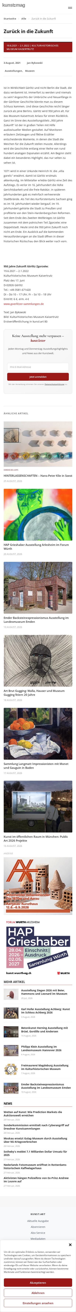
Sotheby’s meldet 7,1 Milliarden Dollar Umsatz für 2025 (35, 1153)
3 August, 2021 (12, 62)
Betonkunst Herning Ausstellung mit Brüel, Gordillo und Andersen (44, 1029)
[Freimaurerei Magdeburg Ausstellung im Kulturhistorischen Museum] (11, 1073)
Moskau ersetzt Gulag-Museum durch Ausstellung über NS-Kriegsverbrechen (35, 1140)
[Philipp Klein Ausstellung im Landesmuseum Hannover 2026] (11, 1054)
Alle (23, 18)
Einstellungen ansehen (38, 1303)
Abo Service (38, 1233)
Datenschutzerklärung (54, 384)
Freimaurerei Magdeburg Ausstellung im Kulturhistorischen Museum (44, 1067)
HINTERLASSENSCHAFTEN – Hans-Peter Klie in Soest (38, 475)
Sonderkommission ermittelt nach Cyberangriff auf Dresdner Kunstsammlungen (36, 1126)
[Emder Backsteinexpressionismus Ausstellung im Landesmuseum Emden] (11, 1091)
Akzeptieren (38, 1283)
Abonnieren (38, 1227)
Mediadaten (38, 1238)
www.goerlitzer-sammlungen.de (24, 304)
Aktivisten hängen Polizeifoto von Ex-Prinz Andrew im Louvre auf (36, 1179)
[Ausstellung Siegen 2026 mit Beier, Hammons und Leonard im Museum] (11, 997)
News (8, 1104)
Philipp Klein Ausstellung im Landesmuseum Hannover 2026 (41, 1048)
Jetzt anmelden (38, 376)
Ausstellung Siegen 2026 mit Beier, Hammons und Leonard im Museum (44, 992)
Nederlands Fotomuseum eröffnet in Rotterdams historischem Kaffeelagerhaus (35, 1166)
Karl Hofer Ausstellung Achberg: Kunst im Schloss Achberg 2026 (45, 1010)
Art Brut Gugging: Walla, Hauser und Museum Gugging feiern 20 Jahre (34, 693)
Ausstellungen (13, 70)
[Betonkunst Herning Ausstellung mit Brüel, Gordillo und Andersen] (11, 1035)
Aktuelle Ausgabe (38, 1221)
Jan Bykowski (35, 62)
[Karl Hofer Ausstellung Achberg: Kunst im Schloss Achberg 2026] (11, 1016)
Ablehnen (38, 1293)
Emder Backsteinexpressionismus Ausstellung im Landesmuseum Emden (46, 1086)
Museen (30, 70)
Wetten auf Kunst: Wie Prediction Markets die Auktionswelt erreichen (33, 1113)
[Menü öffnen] (70, 8)
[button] (70, 1245)
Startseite (10, 18)
